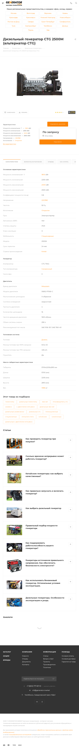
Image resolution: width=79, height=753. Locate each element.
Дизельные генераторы (28, 402)
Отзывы (51, 162)
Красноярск (30, 17)
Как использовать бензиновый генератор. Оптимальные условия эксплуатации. (43, 583)
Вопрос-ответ (48, 659)
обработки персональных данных (49, 730)
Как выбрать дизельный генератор (43, 508)
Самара (31, 22)
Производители (49, 665)
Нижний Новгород (48, 17)
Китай (44, 251)
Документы (26, 662)
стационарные (11, 417)
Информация (49, 652)
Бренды (6, 660)
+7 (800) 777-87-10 (34, 686)
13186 (43, 388)
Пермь (30, 30)
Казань (65, 13)
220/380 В (8, 407)
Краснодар (13, 17)
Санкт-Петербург (48, 22)
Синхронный (47, 269)
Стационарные (48, 236)
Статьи (45, 656)
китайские (43, 417)
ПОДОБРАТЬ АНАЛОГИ (57, 124)
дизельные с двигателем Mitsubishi (18, 422)
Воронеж (47, 13)
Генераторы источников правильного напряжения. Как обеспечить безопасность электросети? (45, 563)
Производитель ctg (60, 402)
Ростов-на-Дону (14, 22)
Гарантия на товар (69, 662)
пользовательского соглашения (20, 734)
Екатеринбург (30, 26)
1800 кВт (45, 402)
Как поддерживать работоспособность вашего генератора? (40, 545)
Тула (13, 26)
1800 (26, 128)
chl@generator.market (41, 690)
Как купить (64, 162)
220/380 (18, 138)
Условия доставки (69, 659)
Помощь (66, 652)
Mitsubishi (45, 286)
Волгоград (31, 13)
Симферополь (65, 22)
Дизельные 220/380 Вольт (14, 412)
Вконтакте (37, 702)
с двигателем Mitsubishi (26, 407)
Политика (47, 667)
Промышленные (51, 412)
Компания (27, 652)
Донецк (65, 26)
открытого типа (28, 417)
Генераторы (9, 402)
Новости (25, 656)
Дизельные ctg (34, 412)
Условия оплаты (68, 656)
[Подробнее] (70, 440)
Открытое (18, 140)
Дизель (44, 340)
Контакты (25, 665)
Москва (13, 13)
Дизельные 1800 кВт (47, 407)
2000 (25, 133)
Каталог (7, 652)
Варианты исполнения (33, 162)
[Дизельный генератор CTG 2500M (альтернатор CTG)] (39, 83)
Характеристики (12, 162)
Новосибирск (65, 17)
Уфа (47, 30)
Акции (6, 656)
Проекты (46, 662)
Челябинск (48, 26)
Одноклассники (42, 702)
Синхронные (56, 417)
